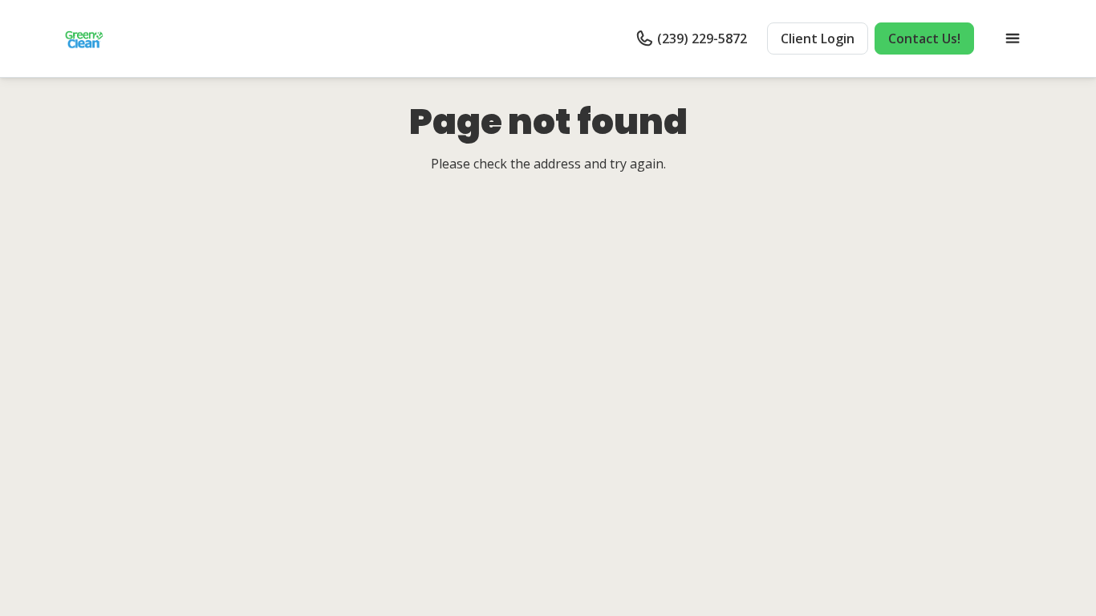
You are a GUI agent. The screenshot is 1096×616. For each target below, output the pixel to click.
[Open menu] (1012, 38)
